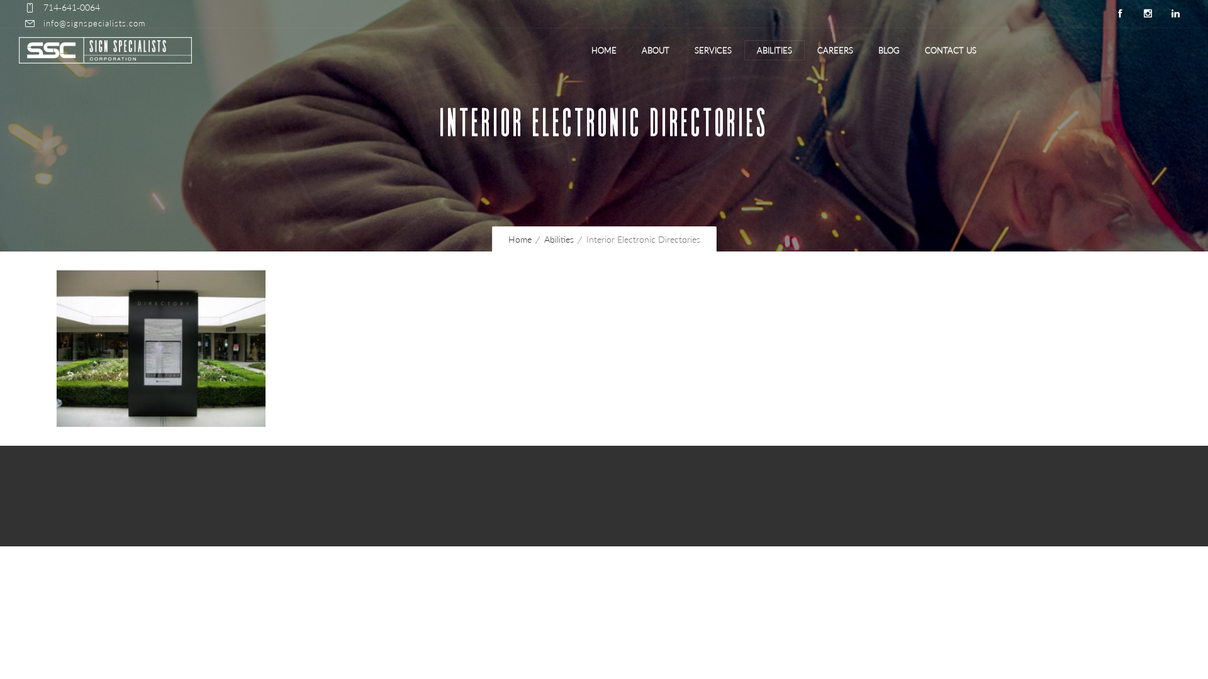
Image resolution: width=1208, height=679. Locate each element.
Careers (835, 50)
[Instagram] (1147, 14)
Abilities (774, 50)
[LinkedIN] (1175, 14)
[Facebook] (1120, 14)
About (655, 50)
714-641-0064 (71, 7)
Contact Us (950, 50)
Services (713, 50)
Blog (889, 50)
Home (604, 50)
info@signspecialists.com (94, 23)
